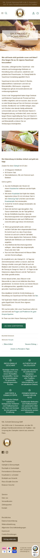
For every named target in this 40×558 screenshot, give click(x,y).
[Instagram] (7, 452)
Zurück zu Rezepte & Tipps (20, 349)
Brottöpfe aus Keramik (9, 478)
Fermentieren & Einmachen (11, 471)
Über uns (5, 498)
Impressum (6, 531)
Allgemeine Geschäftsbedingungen (14, 527)
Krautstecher (14, 188)
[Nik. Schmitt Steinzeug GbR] (20, 13)
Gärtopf (16, 166)
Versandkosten (7, 501)
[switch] (35, 555)
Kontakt (4, 508)
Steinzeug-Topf (13, 199)
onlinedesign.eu (24, 551)
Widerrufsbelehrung (8, 524)
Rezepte (10, 340)
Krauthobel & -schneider (10, 475)
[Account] (33, 13)
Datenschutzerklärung (9, 521)
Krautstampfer (10, 201)
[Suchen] (7, 13)
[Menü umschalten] (2, 13)
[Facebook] (3, 452)
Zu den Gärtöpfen (13, 326)
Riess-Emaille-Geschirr (10, 482)
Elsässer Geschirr (8, 485)
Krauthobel (16, 193)
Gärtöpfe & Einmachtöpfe (10, 465)
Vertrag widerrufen (9, 539)
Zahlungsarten (7, 505)
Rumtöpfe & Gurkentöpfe (10, 468)
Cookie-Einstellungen (9, 534)
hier (36, 296)
